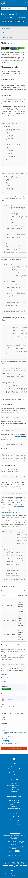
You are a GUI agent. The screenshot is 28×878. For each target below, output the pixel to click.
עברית (21, 865)
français (17, 862)
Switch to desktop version (14, 856)
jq (8, 115)
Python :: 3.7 (7, 742)
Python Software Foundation (18, 843)
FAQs (14, 775)
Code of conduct (13, 821)
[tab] (14, 29)
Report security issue (14, 819)
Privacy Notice (13, 823)
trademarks (12, 843)
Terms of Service (13, 817)
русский (16, 865)
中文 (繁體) (11, 865)
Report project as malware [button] (14, 748)
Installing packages (13, 767)
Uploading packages (13, 769)
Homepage (6, 677)
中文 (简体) (5, 865)
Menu (22, 3)
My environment (5, 658)
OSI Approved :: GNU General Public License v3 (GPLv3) (15, 733)
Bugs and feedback (14, 800)
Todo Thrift (17, 651)
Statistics (14, 787)
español (13, 862)
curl (19, 113)
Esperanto (25, 865)
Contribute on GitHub (13, 802)
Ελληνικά (20, 863)
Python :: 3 (6, 740)
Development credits (13, 808)
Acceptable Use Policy (13, 825)
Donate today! (14, 838)
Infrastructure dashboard (13, 785)
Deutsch (24, 863)
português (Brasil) (7, 863)
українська (14, 863)
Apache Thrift (4, 52)
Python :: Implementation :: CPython (12, 743)
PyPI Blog (13, 783)
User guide (13, 771)
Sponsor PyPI (14, 806)
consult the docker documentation (14, 512)
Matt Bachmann (9, 707)
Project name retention (13, 773)
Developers (6, 728)
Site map (14, 848)
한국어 (15, 866)
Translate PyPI (13, 804)
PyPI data (4, 684)
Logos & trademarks (14, 789)
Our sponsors (14, 791)
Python (5, 738)
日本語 (22, 862)
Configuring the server (20, 436)
